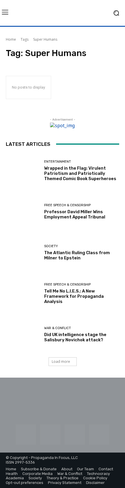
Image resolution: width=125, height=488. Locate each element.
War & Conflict (57, 328)
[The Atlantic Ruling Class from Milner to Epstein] (23, 253)
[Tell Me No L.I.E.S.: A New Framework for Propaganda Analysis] (23, 294)
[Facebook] (26, 434)
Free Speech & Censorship (67, 205)
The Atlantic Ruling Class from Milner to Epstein (77, 255)
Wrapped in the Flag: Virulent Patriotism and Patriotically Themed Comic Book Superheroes (80, 173)
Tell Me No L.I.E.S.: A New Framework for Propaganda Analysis (74, 296)
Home (11, 39)
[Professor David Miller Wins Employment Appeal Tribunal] (23, 212)
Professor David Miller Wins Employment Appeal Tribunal (74, 214)
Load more (61, 361)
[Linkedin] (50, 434)
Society (51, 246)
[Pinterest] (75, 434)
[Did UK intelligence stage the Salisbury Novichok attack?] (23, 334)
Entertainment (57, 161)
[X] (99, 434)
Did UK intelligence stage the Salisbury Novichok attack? (75, 337)
